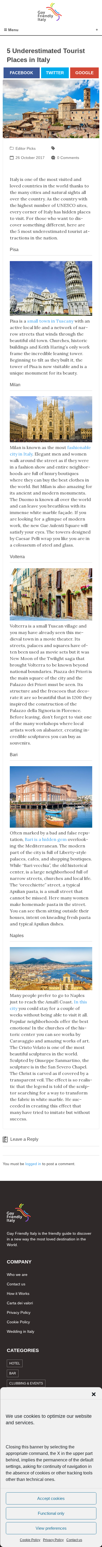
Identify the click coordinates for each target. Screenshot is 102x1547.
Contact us (74, 1540)
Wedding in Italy (20, 1331)
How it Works (18, 1293)
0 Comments (68, 157)
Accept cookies (51, 1498)
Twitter (55, 72)
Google (84, 72)
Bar (12, 1373)
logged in (33, 1164)
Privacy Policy (53, 1540)
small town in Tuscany (50, 321)
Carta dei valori (20, 1303)
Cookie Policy (30, 1540)
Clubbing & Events (26, 1383)
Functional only (51, 1513)
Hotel (14, 1363)
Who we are (17, 1274)
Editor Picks (26, 148)
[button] (93, 1394)
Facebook (21, 72)
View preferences (51, 1528)
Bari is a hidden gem (46, 839)
